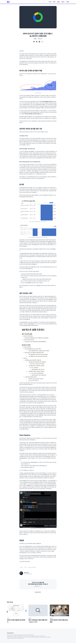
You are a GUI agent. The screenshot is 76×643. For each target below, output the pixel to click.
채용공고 (63, 1)
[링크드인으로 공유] (39, 42)
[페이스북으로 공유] (37, 42)
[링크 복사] (42, 42)
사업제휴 (67, 1)
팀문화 (54, 1)
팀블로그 (58, 1)
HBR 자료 (40, 323)
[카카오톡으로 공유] (34, 42)
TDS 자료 (36, 323)
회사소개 (50, 1)
